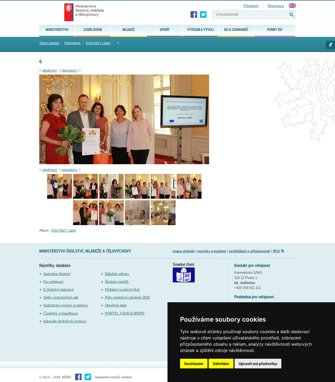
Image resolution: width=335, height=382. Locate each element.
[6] (124, 163)
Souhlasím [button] (193, 363)
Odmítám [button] (221, 363)
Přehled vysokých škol (122, 290)
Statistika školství (57, 274)
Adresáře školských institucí (64, 321)
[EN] (292, 7)
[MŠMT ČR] (84, 12)
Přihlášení (251, 6)
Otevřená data (115, 305)
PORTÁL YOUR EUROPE (125, 313)
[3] (112, 224)
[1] (163, 224)
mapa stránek (183, 251)
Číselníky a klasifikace (60, 313)
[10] (60, 197)
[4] (86, 224)
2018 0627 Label (98, 43)
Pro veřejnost (53, 282)
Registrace (276, 6)
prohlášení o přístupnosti (249, 251)
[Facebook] (194, 14)
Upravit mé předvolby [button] (258, 363)
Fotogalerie (72, 43)
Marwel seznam (330, 45)
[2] (138, 224)
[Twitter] (203, 14)
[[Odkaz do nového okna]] (184, 281)
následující (69, 70)
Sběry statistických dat (60, 297)
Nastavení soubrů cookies (113, 377)
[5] (189, 197)
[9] (86, 197)
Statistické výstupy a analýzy (65, 305)
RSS (276, 251)
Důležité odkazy (117, 274)
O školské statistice (58, 290)
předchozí (49, 70)
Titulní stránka (49, 43)
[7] (138, 197)
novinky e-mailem (211, 251)
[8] (112, 197)
